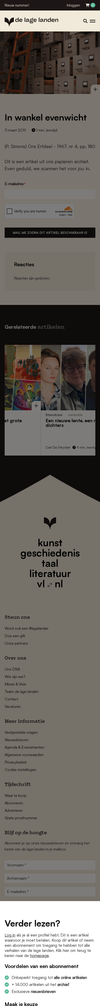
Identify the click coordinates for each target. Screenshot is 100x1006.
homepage (39, 955)
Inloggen (73, 5)
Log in (10, 935)
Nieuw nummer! (17, 5)
